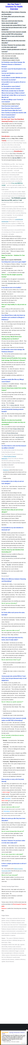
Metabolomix (6, 470)
